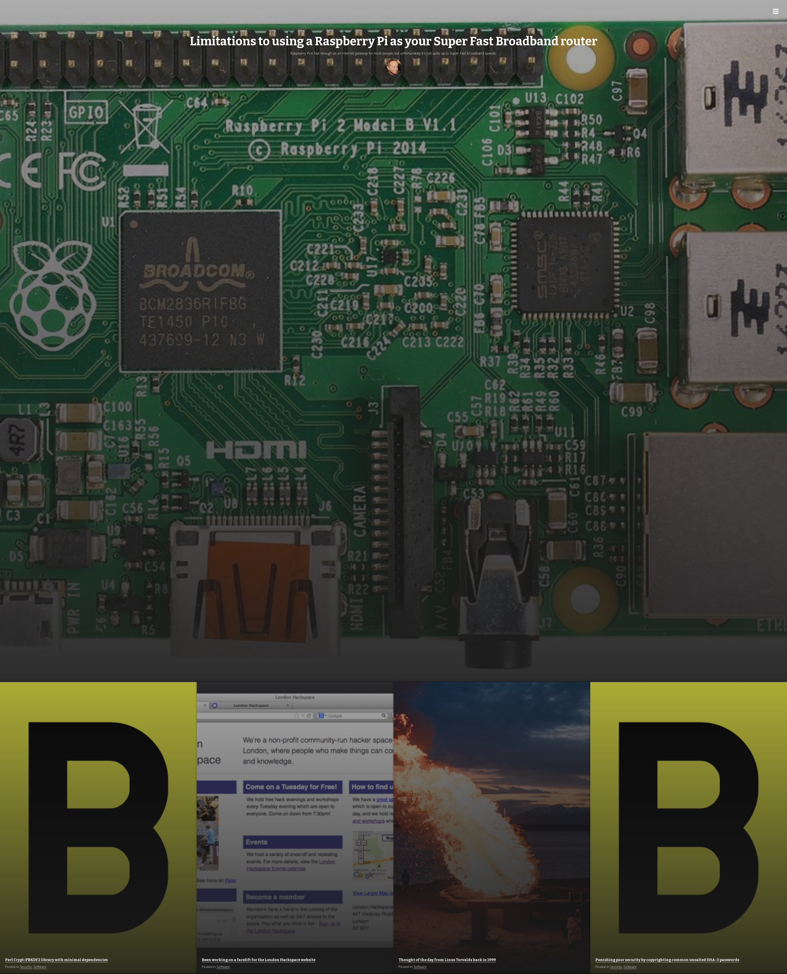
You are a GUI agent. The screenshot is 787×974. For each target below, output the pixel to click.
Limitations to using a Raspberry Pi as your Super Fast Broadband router (393, 41)
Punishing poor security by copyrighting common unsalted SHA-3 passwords (667, 960)
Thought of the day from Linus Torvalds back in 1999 (447, 960)
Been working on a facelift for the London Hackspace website (258, 960)
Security (26, 967)
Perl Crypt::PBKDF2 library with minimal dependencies (56, 960)
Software (39, 967)
